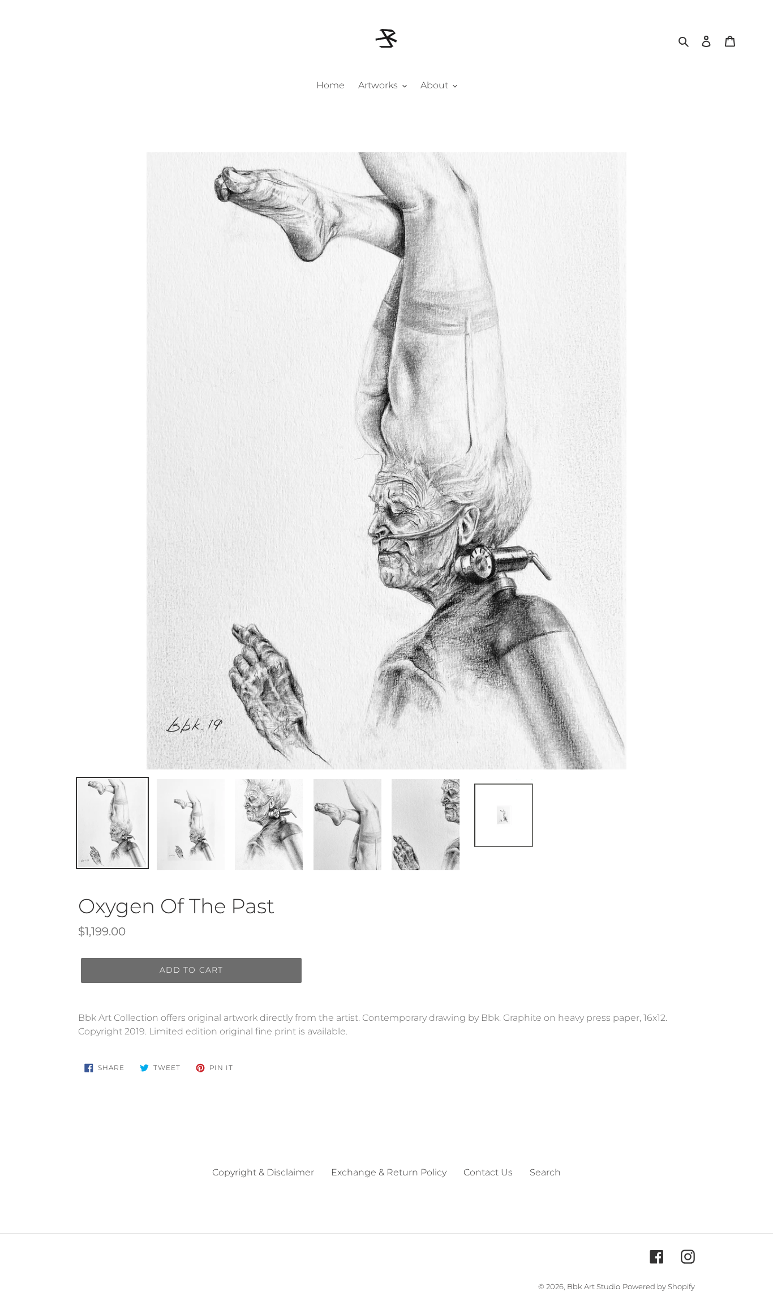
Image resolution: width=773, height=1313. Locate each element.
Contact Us (488, 1172)
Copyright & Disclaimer (263, 1172)
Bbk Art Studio (593, 1286)
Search (545, 1172)
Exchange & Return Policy (388, 1172)
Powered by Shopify (658, 1286)
